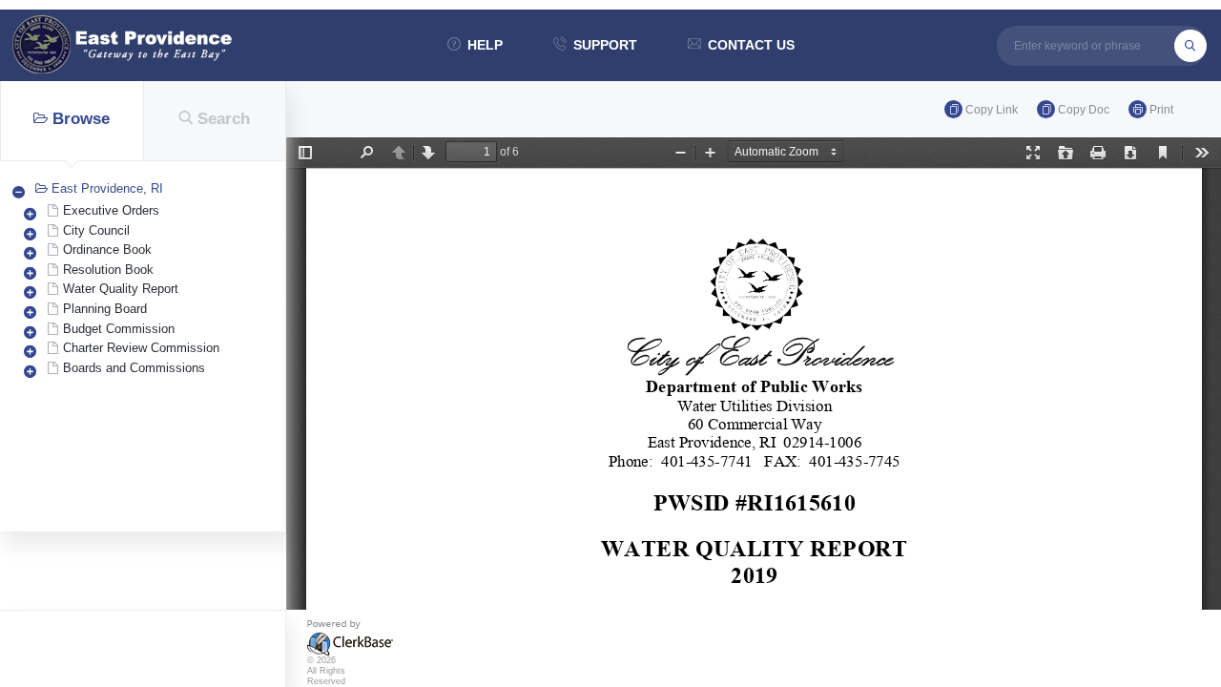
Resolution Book (108, 269)
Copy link (991, 109)
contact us (751, 44)
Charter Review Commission (141, 348)
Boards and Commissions (134, 368)
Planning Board (105, 309)
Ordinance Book (107, 249)
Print (1161, 109)
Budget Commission (119, 329)
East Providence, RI (107, 188)
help (485, 44)
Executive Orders (111, 210)
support (605, 44)
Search (223, 119)
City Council (96, 230)
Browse (81, 119)
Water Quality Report (120, 288)
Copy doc (1083, 109)
